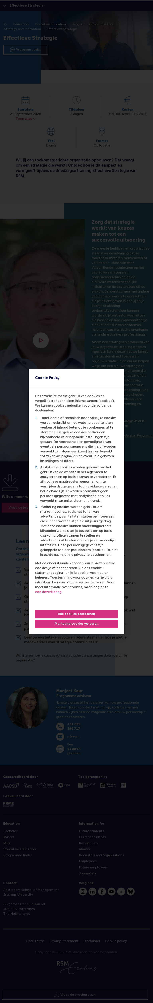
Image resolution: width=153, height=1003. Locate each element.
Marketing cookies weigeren (76, 623)
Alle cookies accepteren (76, 614)
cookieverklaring (48, 592)
